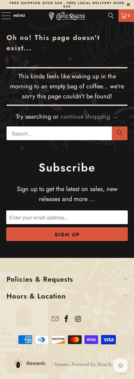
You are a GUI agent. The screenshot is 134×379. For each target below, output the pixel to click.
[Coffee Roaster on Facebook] (66, 319)
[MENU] (3, 15)
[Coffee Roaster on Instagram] (78, 319)
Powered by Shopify (92, 364)
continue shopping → (89, 116)
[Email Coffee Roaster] (55, 319)
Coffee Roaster (54, 364)
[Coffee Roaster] (67, 15)
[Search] (111, 15)
